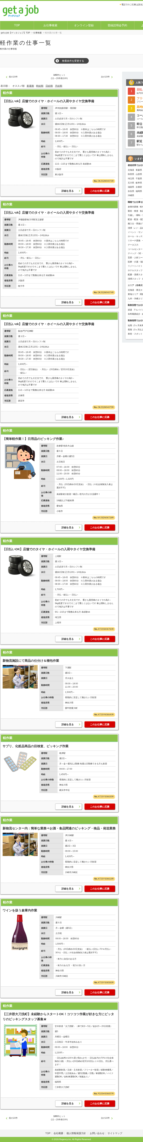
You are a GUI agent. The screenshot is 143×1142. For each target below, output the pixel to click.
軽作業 (7, 93)
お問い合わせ (97, 1133)
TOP (17, 25)
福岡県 (139, 191)
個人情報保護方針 (76, 1133)
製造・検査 (133, 211)
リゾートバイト (135, 266)
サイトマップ (115, 1133)
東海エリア (133, 294)
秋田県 (131, 174)
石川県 (131, 183)
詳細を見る (68, 190)
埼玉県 (131, 178)
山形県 (139, 174)
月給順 (58, 85)
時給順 (39, 85)
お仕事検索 (50, 25)
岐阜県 (139, 183)
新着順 (30, 85)
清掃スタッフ (134, 279)
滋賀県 (131, 187)
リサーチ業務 (134, 240)
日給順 (49, 85)
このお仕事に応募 (100, 190)
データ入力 (133, 245)
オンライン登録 (84, 25)
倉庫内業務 (133, 207)
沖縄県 (131, 195)
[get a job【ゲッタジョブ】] (21, 10)
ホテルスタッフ (135, 270)
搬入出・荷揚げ (135, 223)
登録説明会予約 (117, 25)
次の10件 (105, 77)
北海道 (131, 170)
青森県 (139, 170)
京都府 (139, 187)
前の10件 (13, 77)
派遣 (130, 310)
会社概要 (58, 1133)
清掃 (130, 228)
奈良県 (131, 191)
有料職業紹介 (134, 314)
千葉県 (139, 178)
